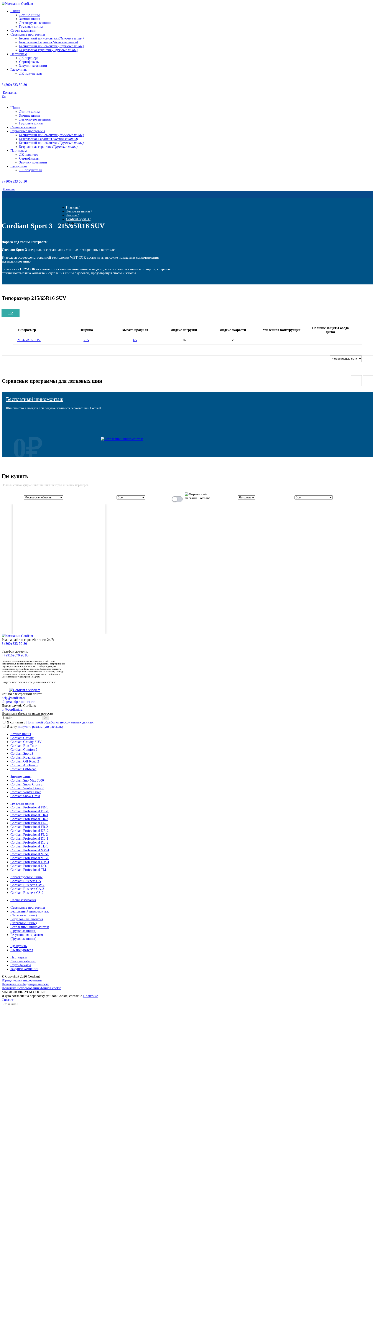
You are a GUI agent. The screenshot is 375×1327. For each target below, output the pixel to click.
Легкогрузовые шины (26, 877)
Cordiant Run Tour (23, 746)
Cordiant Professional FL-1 (29, 823)
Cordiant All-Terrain (24, 765)
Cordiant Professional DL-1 (29, 838)
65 (135, 340)
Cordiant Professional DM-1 (29, 862)
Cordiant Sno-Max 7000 (27, 780)
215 (86, 340)
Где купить (18, 946)
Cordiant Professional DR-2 (29, 830)
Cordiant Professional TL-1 (29, 846)
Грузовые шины (22, 803)
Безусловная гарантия (26, 936)
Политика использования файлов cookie (31, 988)
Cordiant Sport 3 (21, 753)
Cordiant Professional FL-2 (29, 834)
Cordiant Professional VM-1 (29, 850)
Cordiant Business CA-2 (27, 889)
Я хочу (35, 726)
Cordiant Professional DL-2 (29, 842)
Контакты (10, 92)
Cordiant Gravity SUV (26, 742)
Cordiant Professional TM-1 (29, 870)
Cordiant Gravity (22, 738)
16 (10, 313)
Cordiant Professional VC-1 (29, 854)
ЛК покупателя (21, 950)
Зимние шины (20, 776)
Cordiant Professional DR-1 (29, 811)
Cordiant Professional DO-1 (29, 866)
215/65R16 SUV (29, 340)
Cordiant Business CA (25, 881)
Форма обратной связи (18, 701)
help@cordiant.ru (14, 698)
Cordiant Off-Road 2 (24, 761)
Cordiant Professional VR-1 (29, 858)
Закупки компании (24, 969)
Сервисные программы (27, 907)
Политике (90, 996)
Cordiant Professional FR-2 (29, 827)
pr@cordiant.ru (12, 709)
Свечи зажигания (23, 900)
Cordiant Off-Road (23, 769)
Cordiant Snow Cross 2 (26, 784)
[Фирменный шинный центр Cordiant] (194, 498)
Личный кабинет (23, 961)
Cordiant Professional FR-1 (29, 807)
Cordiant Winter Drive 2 (27, 788)
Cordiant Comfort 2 (23, 749)
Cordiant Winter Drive (25, 792)
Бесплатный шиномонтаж (34, 399)
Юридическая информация (22, 980)
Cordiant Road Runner (26, 757)
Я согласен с (50, 722)
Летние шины (20, 734)
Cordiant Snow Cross (25, 796)
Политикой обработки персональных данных (60, 722)
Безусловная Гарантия (26, 921)
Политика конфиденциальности (25, 984)
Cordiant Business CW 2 (27, 885)
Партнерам (18, 957)
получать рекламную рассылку (41, 726)
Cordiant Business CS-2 (26, 892)
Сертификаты (20, 965)
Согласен (8, 1000)
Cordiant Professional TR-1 (29, 815)
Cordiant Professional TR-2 (29, 819)
